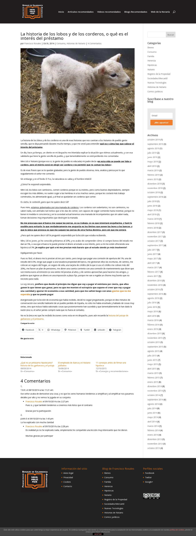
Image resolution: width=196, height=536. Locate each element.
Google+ (149, 481)
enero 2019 (153, 179)
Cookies (67, 481)
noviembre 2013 (155, 443)
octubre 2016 (154, 289)
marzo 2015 (153, 373)
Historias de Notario (76, 43)
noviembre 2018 (155, 188)
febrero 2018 (154, 223)
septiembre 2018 (155, 196)
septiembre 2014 (155, 399)
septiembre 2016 (155, 293)
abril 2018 (152, 214)
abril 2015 (152, 368)
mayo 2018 (153, 210)
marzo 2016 (153, 320)
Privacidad (68, 477)
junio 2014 (152, 412)
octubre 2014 (154, 395)
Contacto (67, 486)
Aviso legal (68, 473)
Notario (151, 69)
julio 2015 (152, 355)
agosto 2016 (153, 298)
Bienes (151, 47)
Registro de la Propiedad (159, 74)
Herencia (152, 60)
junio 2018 (152, 205)
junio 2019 (152, 157)
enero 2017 (153, 276)
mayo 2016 (153, 311)
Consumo (60, 43)
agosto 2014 (153, 404)
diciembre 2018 (155, 183)
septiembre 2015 (155, 346)
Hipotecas (152, 65)
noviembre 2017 (155, 236)
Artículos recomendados (81, 12)
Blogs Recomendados (135, 12)
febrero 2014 (154, 430)
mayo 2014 (153, 417)
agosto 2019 (153, 148)
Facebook (149, 473)
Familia (151, 56)
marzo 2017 (153, 267)
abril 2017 (152, 263)
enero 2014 (153, 434)
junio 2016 (152, 307)
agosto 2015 (153, 351)
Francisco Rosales (32, 43)
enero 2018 (153, 227)
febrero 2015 (154, 377)
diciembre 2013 (155, 439)
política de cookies (177, 530)
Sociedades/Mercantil (157, 78)
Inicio (61, 12)
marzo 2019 (153, 170)
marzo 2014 (153, 426)
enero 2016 (153, 329)
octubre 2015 (154, 342)
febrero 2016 (154, 324)
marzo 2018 (153, 218)
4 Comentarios (94, 43)
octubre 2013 (154, 448)
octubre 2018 (154, 192)
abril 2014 (152, 421)
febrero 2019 (154, 174)
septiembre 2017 (155, 245)
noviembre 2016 (155, 285)
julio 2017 (152, 249)
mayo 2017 (153, 258)
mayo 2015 (153, 364)
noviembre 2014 (155, 390)
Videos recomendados (109, 12)
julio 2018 (152, 201)
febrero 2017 (154, 271)
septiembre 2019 (155, 144)
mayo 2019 (153, 161)
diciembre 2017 (155, 232)
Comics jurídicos (155, 91)
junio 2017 (152, 254)
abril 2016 (152, 316)
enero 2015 (153, 382)
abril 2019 (152, 166)
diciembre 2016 (155, 280)
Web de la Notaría (160, 12)
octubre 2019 (154, 139)
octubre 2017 (154, 241)
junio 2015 (152, 360)
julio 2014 (152, 408)
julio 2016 (152, 302)
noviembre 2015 (155, 338)
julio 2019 (152, 152)
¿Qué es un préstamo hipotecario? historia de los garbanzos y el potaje (37, 364)
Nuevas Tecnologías (157, 82)
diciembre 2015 (155, 333)
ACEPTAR (98, 534)
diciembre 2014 (155, 386)
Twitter (148, 477)
